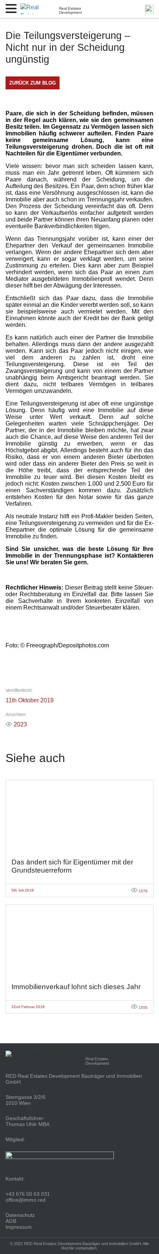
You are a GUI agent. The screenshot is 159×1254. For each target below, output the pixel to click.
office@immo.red (25, 1200)
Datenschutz (20, 1215)
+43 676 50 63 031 (28, 1194)
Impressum (19, 1227)
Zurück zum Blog (32, 83)
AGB (11, 1221)
